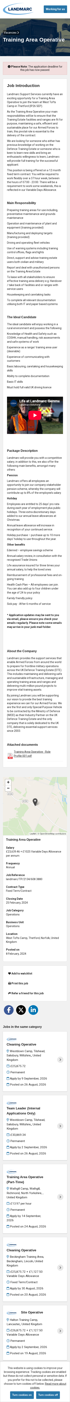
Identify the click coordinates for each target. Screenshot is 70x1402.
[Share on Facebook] (9, 1010)
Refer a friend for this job (27, 993)
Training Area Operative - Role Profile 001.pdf (32, 753)
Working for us (55, 9)
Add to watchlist (21, 973)
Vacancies (10, 32)
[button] (35, 802)
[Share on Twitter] (21, 1010)
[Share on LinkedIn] (33, 1010)
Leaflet (33, 833)
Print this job (19, 983)
